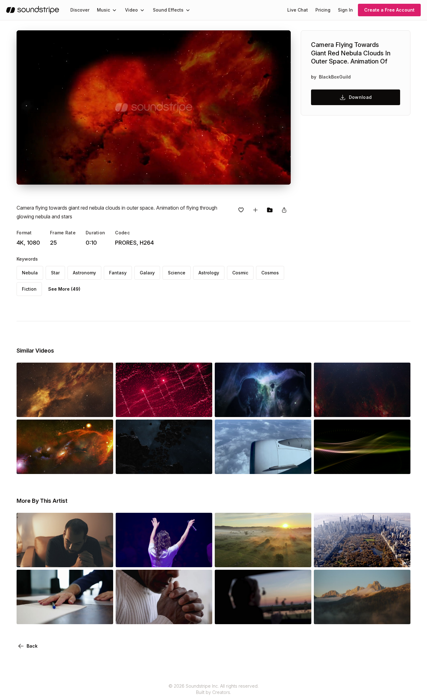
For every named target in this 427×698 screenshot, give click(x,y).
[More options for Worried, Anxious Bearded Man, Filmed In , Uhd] (103, 558)
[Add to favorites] (241, 210)
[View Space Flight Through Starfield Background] (362, 408)
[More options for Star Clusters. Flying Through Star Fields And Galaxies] (103, 465)
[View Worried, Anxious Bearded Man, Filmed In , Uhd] (65, 558)
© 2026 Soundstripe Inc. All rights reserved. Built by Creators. (213, 689)
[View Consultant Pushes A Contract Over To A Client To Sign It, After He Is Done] (65, 615)
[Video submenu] (142, 10)
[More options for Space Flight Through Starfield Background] (400, 408)
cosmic (240, 272)
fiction (29, 289)
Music (103, 10)
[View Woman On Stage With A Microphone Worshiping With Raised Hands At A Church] (164, 558)
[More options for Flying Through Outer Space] (103, 408)
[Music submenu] (114, 10)
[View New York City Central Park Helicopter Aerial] (362, 558)
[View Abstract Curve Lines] (362, 465)
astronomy (84, 272)
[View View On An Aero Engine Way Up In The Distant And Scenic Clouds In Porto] (263, 465)
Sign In (345, 10)
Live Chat (297, 10)
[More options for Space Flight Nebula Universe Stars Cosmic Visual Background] (301, 408)
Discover (79, 10)
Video (131, 10)
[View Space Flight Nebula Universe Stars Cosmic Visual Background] (263, 408)
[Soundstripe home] (32, 10)
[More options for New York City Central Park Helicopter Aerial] (400, 558)
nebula (30, 272)
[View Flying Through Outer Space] (65, 408)
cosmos (270, 272)
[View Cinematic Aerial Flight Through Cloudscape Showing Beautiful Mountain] (362, 615)
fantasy (118, 272)
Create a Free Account (389, 10)
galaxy (147, 272)
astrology (208, 272)
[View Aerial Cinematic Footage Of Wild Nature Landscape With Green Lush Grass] (263, 558)
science (176, 272)
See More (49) (64, 289)
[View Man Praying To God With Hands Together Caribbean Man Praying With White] (164, 615)
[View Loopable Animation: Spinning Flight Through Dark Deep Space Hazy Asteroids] (164, 465)
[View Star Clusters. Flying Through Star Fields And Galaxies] (65, 465)
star (55, 272)
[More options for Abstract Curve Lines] (400, 465)
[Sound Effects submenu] (188, 10)
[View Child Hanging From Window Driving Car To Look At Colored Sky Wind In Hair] (263, 615)
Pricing (322, 10)
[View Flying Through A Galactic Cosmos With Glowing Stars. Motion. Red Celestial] (164, 408)
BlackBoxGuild (335, 76)
